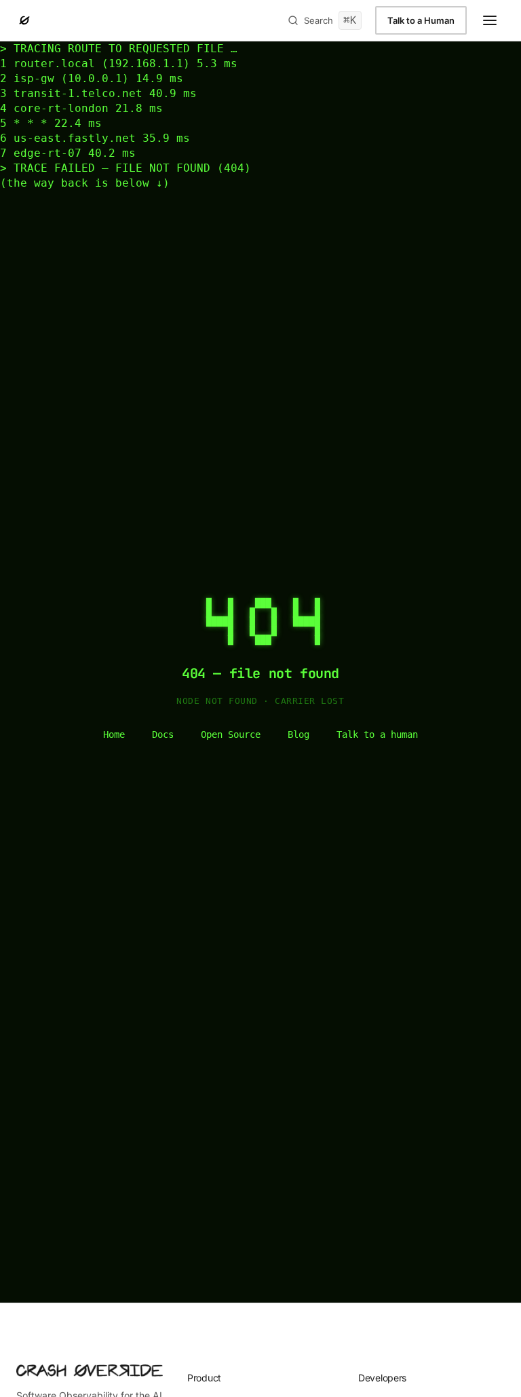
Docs (163, 734)
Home (114, 734)
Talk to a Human (421, 20)
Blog (298, 734)
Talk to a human (377, 734)
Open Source (230, 734)
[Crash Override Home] (24, 20)
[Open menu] (490, 20)
